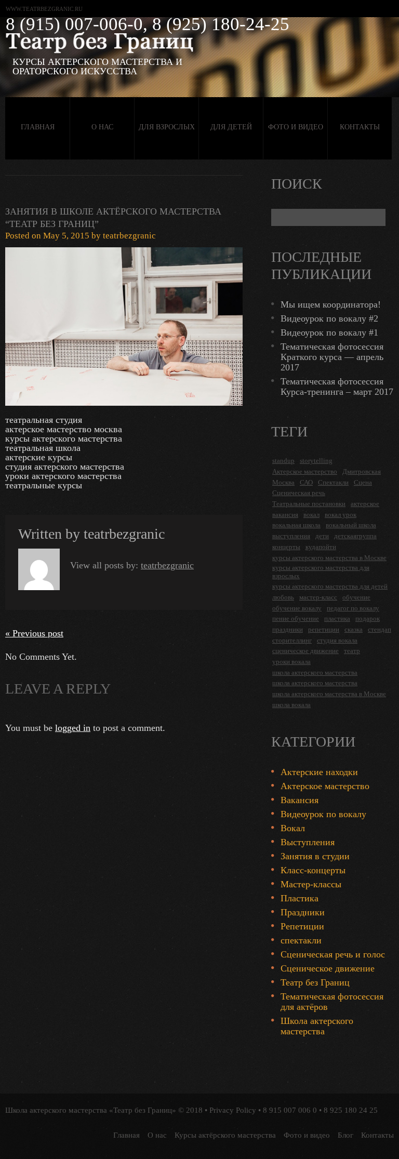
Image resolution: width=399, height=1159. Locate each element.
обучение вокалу (297, 608)
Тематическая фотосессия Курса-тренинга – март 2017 (337, 386)
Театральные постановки (308, 504)
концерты (286, 547)
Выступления (308, 842)
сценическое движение (305, 651)
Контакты (360, 127)
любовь (283, 597)
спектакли (301, 940)
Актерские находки (319, 772)
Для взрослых (167, 127)
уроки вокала (291, 661)
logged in (72, 728)
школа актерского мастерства (314, 672)
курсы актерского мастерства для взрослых (320, 572)
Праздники (303, 912)
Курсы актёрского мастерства (225, 1135)
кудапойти (320, 547)
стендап (379, 629)
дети (322, 536)
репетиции (323, 629)
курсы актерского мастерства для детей (330, 586)
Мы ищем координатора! (331, 304)
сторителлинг (292, 640)
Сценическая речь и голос (333, 954)
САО (306, 482)
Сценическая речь (298, 493)
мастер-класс (318, 597)
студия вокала (337, 640)
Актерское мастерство (304, 471)
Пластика (299, 898)
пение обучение (295, 618)
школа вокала (291, 705)
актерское (365, 504)
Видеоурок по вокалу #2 (329, 318)
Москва (283, 482)
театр (352, 651)
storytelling (316, 460)
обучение (356, 597)
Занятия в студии (315, 856)
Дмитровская (361, 471)
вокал (311, 514)
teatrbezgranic (129, 236)
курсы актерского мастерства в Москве (329, 558)
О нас (102, 127)
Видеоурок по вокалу (323, 814)
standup (283, 460)
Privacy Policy (232, 1110)
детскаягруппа (355, 536)
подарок (367, 618)
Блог (345, 1135)
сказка (353, 629)
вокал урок (340, 514)
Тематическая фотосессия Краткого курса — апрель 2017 (332, 356)
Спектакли (333, 482)
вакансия (285, 514)
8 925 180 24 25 (351, 1110)
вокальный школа (351, 525)
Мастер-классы (311, 884)
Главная (38, 127)
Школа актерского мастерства (317, 1026)
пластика (337, 618)
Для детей (231, 127)
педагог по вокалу (353, 608)
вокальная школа (296, 525)
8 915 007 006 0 (290, 1110)
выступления (291, 536)
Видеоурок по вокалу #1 (329, 332)
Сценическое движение (328, 968)
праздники (287, 629)
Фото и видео (295, 127)
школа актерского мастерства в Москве (329, 694)
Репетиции (302, 926)
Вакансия (299, 800)
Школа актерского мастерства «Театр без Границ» (90, 1110)
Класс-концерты (313, 870)
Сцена (363, 482)
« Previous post (34, 633)
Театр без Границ (315, 982)
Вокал (293, 828)
